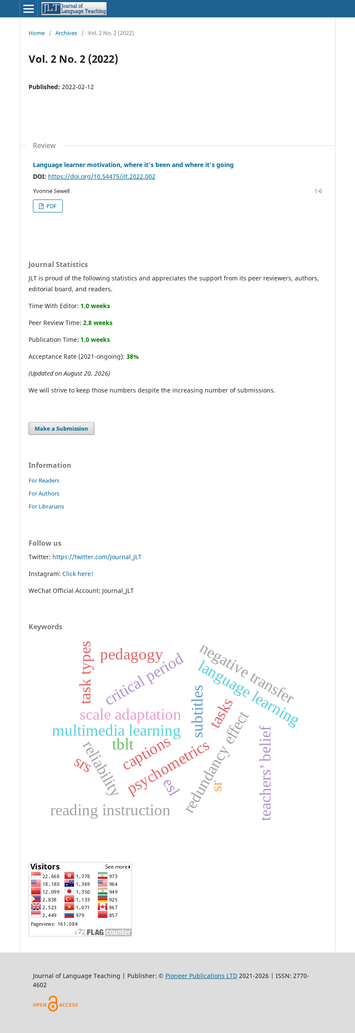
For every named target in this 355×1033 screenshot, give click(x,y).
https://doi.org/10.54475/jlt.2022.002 (101, 176)
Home (37, 33)
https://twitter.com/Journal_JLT (97, 557)
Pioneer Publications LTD (201, 976)
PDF (51, 206)
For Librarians (46, 506)
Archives (66, 33)
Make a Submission (61, 428)
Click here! (77, 574)
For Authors (44, 493)
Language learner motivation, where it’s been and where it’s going (133, 165)
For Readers (44, 480)
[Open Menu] (28, 8)
